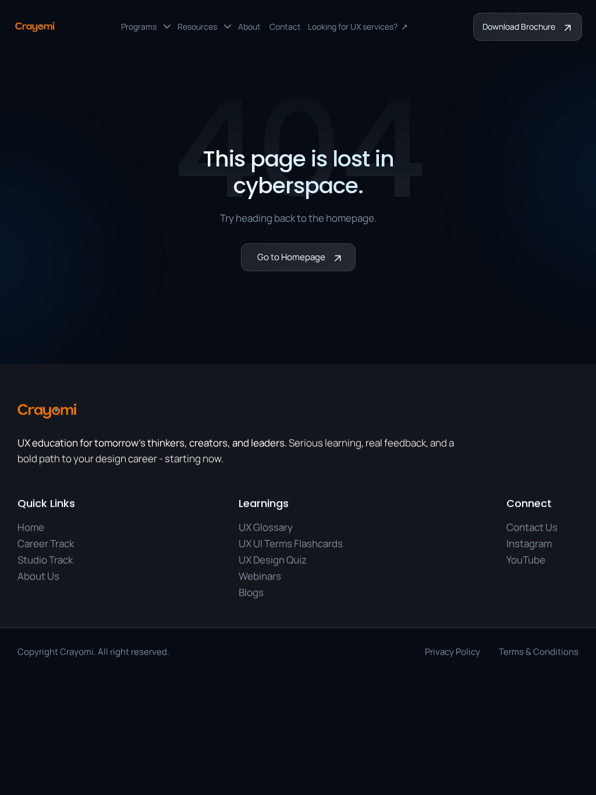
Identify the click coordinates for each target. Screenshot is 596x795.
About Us (38, 576)
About (250, 26)
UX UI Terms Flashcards (291, 544)
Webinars (260, 576)
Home (30, 527)
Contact (285, 26)
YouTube (525, 559)
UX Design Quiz (273, 559)
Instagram (529, 544)
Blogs (251, 592)
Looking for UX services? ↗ (358, 26)
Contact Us (532, 527)
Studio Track (45, 559)
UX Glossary (266, 527)
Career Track (45, 544)
